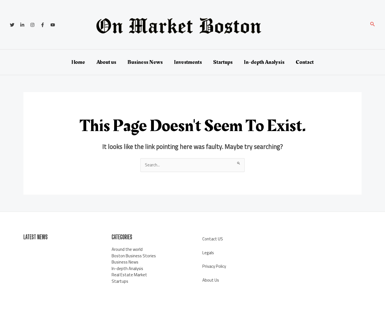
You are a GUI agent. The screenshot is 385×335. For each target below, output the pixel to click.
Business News (145, 62)
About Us (210, 280)
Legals (208, 253)
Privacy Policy (214, 266)
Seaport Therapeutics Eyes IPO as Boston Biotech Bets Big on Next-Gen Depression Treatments (57, 300)
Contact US (212, 239)
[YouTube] (52, 25)
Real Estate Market (129, 275)
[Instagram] (32, 25)
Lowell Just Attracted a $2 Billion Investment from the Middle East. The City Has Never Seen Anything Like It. (58, 255)
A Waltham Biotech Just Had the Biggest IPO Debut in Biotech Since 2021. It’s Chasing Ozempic (60, 278)
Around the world (127, 249)
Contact (305, 62)
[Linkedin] (22, 25)
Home (78, 62)
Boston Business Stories (134, 256)
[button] (372, 24)
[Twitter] (12, 25)
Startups (223, 62)
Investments (188, 62)
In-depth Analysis (264, 62)
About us (106, 62)
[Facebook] (42, 25)
